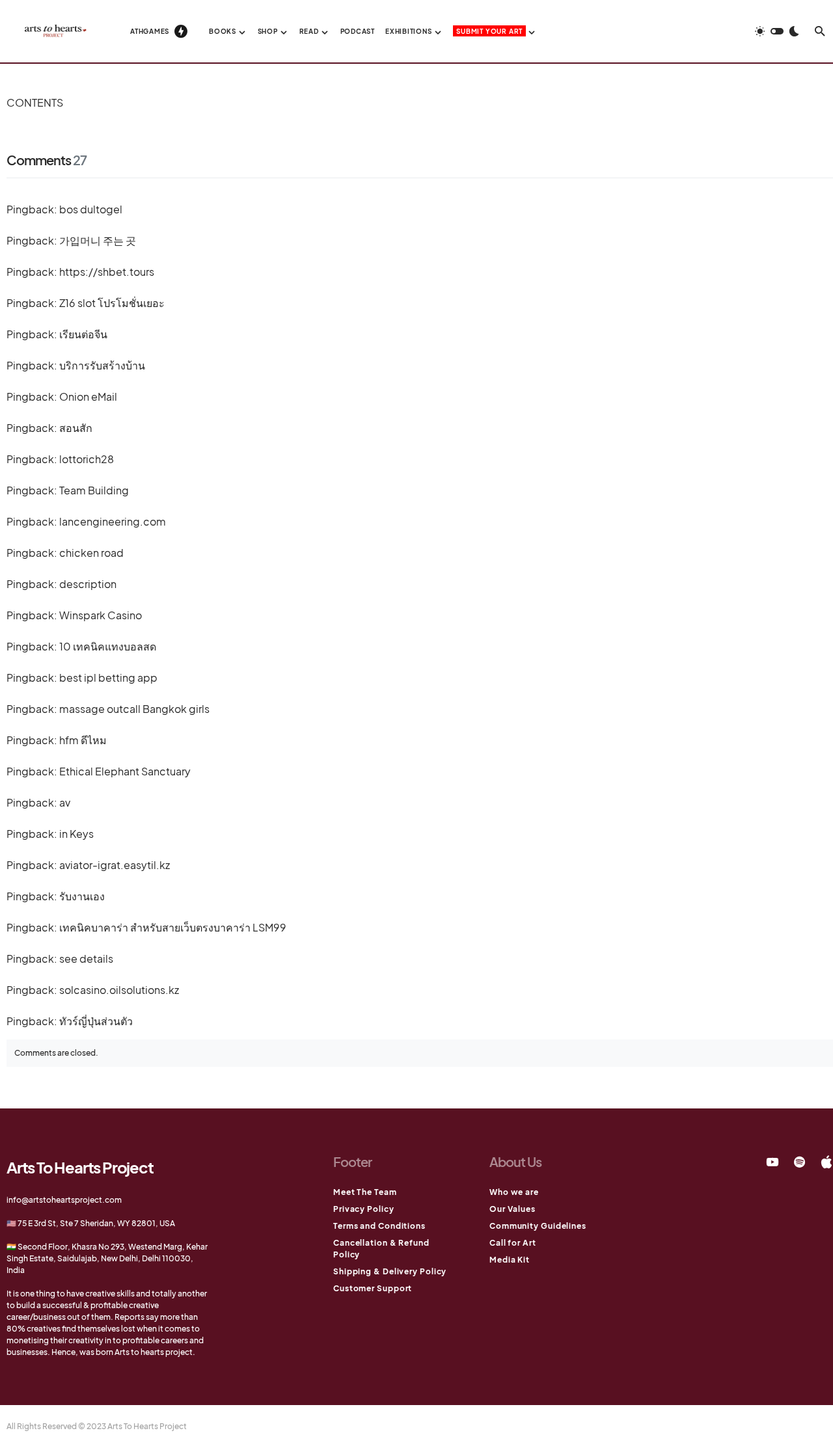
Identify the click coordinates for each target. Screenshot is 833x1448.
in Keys (76, 833)
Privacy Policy (363, 1209)
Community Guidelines (537, 1226)
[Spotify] (799, 1161)
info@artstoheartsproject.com (64, 1200)
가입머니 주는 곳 (97, 240)
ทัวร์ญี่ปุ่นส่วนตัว (96, 1021)
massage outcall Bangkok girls (134, 709)
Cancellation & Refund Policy (381, 1248)
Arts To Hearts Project (80, 1167)
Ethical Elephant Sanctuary (125, 771)
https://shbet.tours (106, 271)
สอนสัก (75, 428)
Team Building (94, 490)
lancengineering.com (112, 521)
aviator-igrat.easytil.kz (114, 865)
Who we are (514, 1192)
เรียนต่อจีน (83, 334)
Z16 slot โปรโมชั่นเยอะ (112, 303)
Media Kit (509, 1260)
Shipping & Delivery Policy (389, 1271)
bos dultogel (90, 209)
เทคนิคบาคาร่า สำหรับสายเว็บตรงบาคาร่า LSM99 (172, 927)
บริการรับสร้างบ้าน (102, 365)
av (64, 802)
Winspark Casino (100, 615)
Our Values (512, 1209)
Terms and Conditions (379, 1226)
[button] (777, 31)
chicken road (91, 552)
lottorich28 (86, 459)
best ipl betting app (108, 677)
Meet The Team (365, 1192)
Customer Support (372, 1288)
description (87, 584)
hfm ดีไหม (83, 740)
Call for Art (512, 1243)
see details (86, 958)
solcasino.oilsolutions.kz (119, 990)
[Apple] (826, 1161)
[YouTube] (772, 1161)
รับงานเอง (82, 896)
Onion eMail (88, 396)
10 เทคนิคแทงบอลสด (107, 646)
